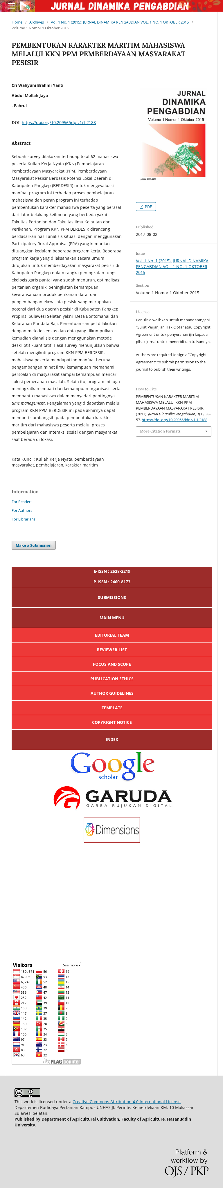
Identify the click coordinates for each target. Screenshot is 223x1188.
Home (17, 22)
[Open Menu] (11, 6)
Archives (36, 22)
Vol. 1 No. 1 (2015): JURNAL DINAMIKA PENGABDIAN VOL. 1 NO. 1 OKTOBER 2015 (120, 22)
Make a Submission (34, 545)
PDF (148, 206)
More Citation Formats (160, 431)
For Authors (22, 510)
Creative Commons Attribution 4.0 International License (127, 1101)
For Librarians (23, 519)
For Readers (22, 501)
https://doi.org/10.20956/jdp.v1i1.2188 (59, 122)
